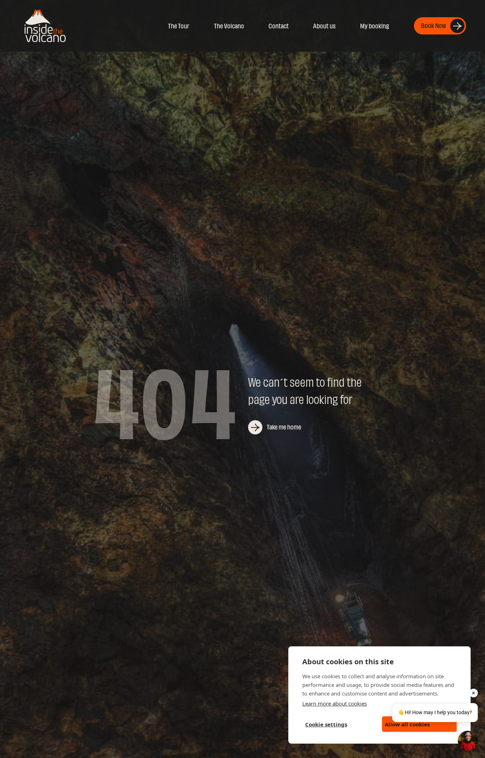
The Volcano (229, 26)
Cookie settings (326, 724)
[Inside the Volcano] (45, 25)
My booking (374, 26)
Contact (279, 26)
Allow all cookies (407, 724)
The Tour (178, 26)
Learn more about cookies (334, 703)
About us (324, 26)
